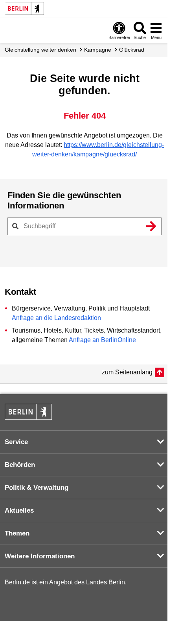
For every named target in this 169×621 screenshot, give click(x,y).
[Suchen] (151, 226)
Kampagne (97, 49)
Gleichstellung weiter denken (40, 49)
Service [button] (16, 442)
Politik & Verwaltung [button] (36, 487)
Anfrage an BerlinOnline (102, 340)
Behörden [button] (20, 465)
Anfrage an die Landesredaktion (56, 317)
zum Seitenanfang (127, 372)
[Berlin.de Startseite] (24, 8)
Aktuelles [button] (19, 510)
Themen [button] (17, 533)
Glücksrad (131, 49)
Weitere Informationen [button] (40, 556)
